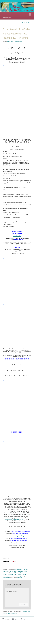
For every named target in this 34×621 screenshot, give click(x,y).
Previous (24, 23)
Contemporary (18, 570)
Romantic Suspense (18, 576)
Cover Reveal (25, 570)
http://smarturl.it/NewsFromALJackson (15, 519)
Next (29, 23)
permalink (19, 578)
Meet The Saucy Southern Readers (16, 14)
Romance (19, 571)
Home (4, 14)
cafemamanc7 (18, 42)
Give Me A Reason (22, 574)
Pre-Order (10, 576)
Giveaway (8, 571)
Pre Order (14, 571)
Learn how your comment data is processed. (16, 613)
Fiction (4, 571)
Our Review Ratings (7, 18)
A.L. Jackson (16, 573)
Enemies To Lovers (12, 574)
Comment (23, 604)
